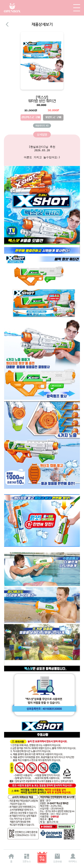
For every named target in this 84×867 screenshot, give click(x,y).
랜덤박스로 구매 (30, 117)
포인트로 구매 (53, 117)
